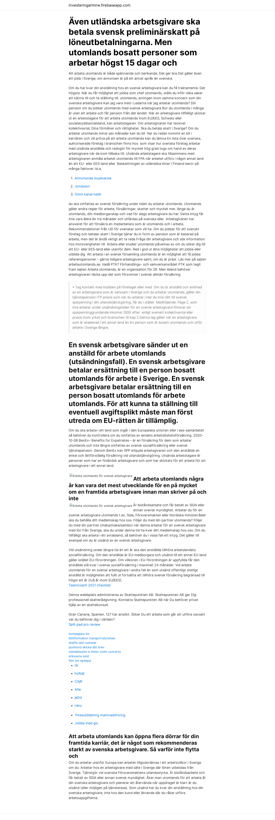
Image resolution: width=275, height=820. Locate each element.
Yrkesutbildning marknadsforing (100, 715)
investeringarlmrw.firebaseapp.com (99, 5)
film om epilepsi (80, 660)
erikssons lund (79, 656)
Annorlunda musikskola (93, 178)
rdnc (78, 706)
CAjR (78, 681)
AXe (78, 689)
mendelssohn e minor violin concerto (95, 651)
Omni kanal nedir (88, 194)
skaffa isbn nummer (83, 643)
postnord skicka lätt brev (86, 647)
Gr (76, 665)
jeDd (78, 697)
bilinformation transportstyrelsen (92, 638)
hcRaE (80, 673)
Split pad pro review (84, 624)
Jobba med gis (86, 723)
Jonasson (82, 186)
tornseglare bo (79, 634)
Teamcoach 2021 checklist (90, 585)
